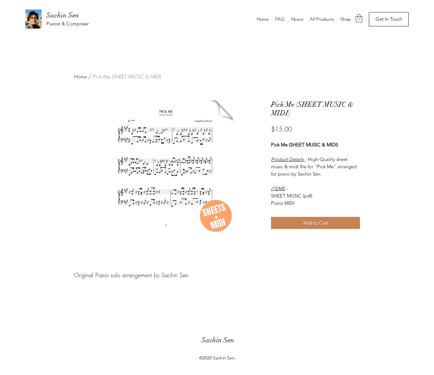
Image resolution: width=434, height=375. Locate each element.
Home (80, 76)
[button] (359, 18)
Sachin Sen (62, 15)
